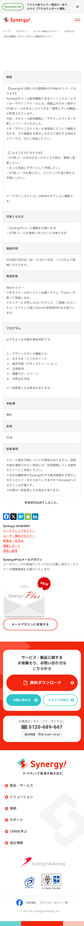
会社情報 (16, 843)
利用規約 (31, 902)
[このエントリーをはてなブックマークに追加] (21, 516)
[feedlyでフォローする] (28, 516)
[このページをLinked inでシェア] (35, 516)
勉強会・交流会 (13, 540)
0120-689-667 (46, 727)
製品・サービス (21, 785)
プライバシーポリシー (51, 902)
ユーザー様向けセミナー (19, 535)
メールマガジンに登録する (30, 624)
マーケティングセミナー (19, 530)
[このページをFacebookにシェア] (6, 516)
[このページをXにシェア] (13, 516)
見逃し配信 (10, 550)
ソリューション (21, 797)
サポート (16, 820)
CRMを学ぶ (18, 831)
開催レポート (12, 546)
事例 (13, 808)
